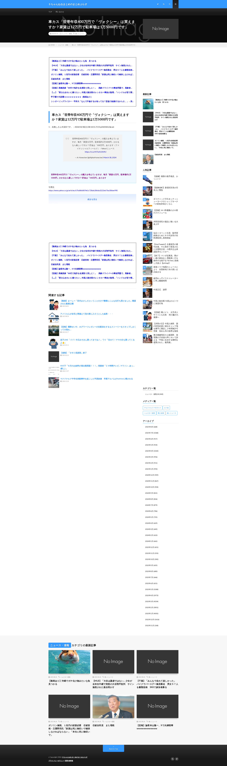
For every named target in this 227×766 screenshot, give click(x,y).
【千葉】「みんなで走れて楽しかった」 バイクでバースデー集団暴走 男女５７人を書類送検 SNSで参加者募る (92, 70)
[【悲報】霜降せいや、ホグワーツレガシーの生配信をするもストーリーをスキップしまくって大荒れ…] (53, 330)
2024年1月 (149, 541)
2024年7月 (149, 505)
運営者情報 (69, 761)
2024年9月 (149, 493)
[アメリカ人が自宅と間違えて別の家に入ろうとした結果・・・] (53, 317)
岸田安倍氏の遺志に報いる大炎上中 (165, 222)
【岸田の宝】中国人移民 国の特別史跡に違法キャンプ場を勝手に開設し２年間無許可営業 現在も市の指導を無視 (165, 327)
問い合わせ (60, 12)
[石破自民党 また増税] (148, 158)
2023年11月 (149, 553)
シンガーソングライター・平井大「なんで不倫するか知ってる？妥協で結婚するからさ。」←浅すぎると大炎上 (92, 101)
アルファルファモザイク (152, 408)
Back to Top (113, 749)
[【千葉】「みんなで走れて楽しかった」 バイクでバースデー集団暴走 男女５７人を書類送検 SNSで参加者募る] (148, 131)
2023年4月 (149, 595)
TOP (50, 12)
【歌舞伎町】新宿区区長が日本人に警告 (165, 188)
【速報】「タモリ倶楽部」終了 (73, 353)
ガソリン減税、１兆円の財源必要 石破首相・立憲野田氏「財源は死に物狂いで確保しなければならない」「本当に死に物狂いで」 (92, 74)
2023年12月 (149, 547)
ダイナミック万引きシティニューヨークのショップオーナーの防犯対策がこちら (165, 201)
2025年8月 (149, 427)
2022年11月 (149, 625)
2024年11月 (149, 481)
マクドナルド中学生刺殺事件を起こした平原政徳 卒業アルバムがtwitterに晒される (96, 379)
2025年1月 (149, 469)
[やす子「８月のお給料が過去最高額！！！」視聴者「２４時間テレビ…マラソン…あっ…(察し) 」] (53, 369)
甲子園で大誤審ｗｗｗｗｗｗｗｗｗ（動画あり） (72, 97)
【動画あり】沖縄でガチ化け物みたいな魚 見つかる (73, 61)
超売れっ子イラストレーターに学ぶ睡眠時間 (165, 279)
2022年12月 (149, 619)
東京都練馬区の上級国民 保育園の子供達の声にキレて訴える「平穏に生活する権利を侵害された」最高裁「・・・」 (165, 339)
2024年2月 (149, 535)
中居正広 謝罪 (160, 289)
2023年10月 (149, 559)
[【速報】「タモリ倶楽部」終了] (53, 356)
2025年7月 (149, 433)
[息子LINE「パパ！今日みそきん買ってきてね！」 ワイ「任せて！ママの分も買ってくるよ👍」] (53, 343)
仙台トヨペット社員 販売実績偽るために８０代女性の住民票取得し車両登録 (165, 235)
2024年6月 (149, 511)
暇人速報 (161, 413)
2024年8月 (149, 499)
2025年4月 (149, 451)
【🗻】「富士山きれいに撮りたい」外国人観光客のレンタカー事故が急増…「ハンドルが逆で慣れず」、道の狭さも (92, 92)
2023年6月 (149, 583)
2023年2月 (149, 607)
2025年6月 (149, 439)
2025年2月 (149, 463)
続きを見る (92, 199)
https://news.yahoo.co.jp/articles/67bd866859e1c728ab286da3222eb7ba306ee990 (83, 190)
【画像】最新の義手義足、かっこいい (165, 177)
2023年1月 (149, 613)
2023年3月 (149, 601)
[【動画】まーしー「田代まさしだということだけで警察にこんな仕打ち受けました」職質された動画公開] (53, 304)
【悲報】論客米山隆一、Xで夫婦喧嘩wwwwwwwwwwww (76, 83)
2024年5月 (149, 517)
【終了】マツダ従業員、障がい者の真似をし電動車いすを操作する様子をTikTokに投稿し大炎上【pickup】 (165, 259)
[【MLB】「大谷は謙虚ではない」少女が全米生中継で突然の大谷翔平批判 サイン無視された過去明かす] (148, 117)
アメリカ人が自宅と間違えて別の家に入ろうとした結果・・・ (86, 314)
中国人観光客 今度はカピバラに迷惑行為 (165, 302)
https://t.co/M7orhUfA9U (95, 152)
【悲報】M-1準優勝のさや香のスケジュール (165, 211)
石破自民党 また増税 (60, 79)
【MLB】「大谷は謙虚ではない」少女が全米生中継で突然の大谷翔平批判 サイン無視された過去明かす (92, 65)
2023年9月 (149, 565)
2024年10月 (149, 487)
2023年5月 (149, 589)
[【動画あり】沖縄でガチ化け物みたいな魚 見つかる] (148, 104)
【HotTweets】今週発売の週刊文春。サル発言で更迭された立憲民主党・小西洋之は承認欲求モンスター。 (165, 248)
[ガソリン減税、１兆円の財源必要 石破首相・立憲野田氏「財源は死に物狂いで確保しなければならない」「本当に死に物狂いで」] (148, 145)
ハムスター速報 (149, 413)
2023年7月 (149, 577)
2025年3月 (149, 457)
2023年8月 (149, 571)
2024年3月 (149, 529)
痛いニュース (79, 33)
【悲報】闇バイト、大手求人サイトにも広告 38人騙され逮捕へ (165, 314)
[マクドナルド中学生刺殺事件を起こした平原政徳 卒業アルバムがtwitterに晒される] (53, 382)
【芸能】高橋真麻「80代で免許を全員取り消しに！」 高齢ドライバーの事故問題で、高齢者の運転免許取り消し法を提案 (92, 88)
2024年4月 (149, 523)
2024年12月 (149, 475)
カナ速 (166, 408)
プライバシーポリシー (56, 761)
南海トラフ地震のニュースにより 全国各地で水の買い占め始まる (165, 269)
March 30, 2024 (109, 157)
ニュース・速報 (67, 33)
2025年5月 (149, 445)
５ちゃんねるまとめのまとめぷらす (75, 757)
